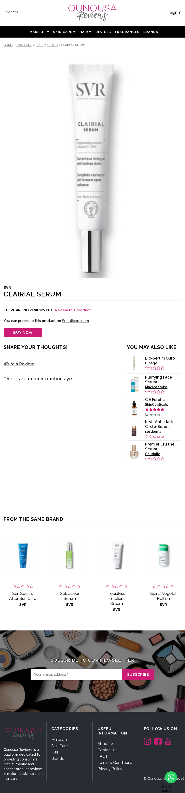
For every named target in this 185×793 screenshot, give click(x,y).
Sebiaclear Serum (69, 596)
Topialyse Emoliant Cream (117, 598)
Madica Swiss (156, 387)
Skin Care (62, 32)
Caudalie (152, 454)
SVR (7, 287)
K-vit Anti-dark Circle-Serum (159, 424)
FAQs (102, 756)
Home (8, 45)
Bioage (151, 363)
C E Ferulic (155, 399)
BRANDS (150, 32)
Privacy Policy (110, 769)
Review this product (73, 310)
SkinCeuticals (156, 404)
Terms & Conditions (115, 762)
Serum (52, 45)
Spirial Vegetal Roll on (163, 596)
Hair (83, 32)
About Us (106, 743)
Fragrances (127, 32)
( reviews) (153, 414)
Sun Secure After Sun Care (22, 596)
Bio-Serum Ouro (160, 358)
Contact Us (108, 750)
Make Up (37, 32)
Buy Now (23, 332)
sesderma (153, 431)
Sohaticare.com (75, 321)
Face (39, 45)
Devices (103, 32)
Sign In (175, 12)
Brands (57, 758)
